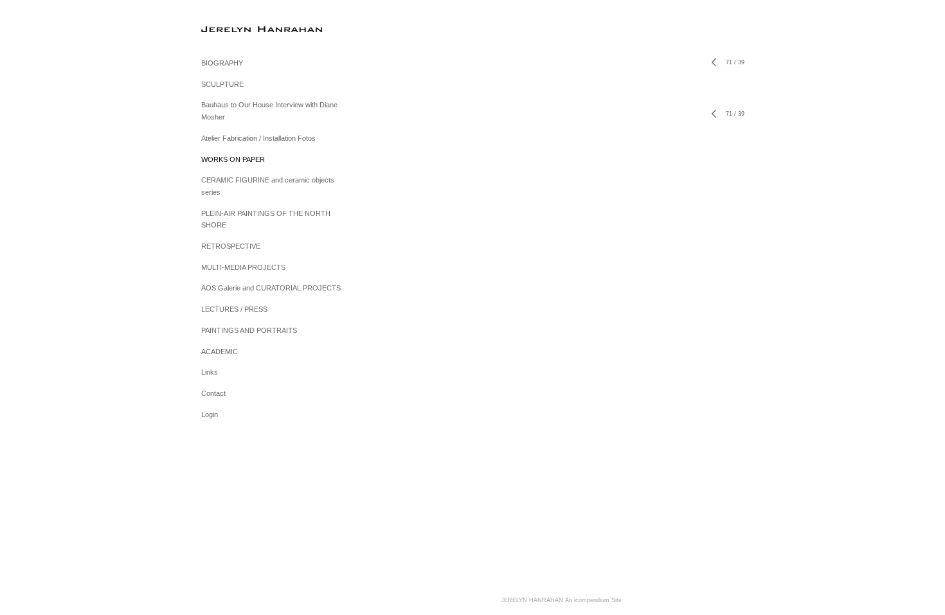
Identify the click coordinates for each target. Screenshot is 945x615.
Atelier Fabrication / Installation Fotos (258, 138)
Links (209, 372)
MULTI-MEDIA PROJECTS (243, 267)
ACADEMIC (219, 351)
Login (209, 414)
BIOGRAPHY (222, 63)
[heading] (233, 28)
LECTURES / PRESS (234, 309)
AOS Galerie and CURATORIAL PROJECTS (271, 288)
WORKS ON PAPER (233, 159)
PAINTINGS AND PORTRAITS (249, 330)
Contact (213, 393)
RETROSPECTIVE (230, 246)
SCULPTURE (222, 84)
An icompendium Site (593, 600)
